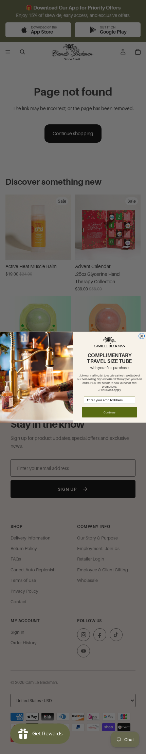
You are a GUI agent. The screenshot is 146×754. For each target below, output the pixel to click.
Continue (109, 412)
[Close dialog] (142, 336)
